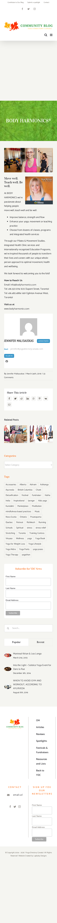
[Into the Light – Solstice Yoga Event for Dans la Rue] (7, 669)
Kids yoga (42, 500)
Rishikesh (31, 522)
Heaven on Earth (15, 429)
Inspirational (19, 500)
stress (29, 527)
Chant (38, 490)
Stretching (10, 533)
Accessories (11, 484)
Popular (16, 642)
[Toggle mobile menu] (51, 34)
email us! (18, 795)
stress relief (41, 527)
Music (37, 511)
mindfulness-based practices (18, 511)
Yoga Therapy (12, 554)
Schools (9, 527)
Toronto (22, 533)
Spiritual (19, 527)
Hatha (47, 495)
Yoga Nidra (11, 549)
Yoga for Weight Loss (15, 544)
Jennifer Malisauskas (19, 341)
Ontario (23, 517)
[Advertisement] (28, 70)
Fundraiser (36, 495)
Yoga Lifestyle (34, 544)
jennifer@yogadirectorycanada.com (26, 349)
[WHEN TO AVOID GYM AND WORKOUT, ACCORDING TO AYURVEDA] (7, 686)
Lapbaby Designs (40, 855)
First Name (11, 576)
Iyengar (31, 500)
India (8, 500)
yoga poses (38, 549)
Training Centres (36, 533)
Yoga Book (40, 538)
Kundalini (10, 506)
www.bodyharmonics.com (16, 309)
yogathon (26, 554)
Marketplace (22, 506)
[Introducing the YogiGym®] (41, 434)
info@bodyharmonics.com (23, 285)
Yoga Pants (24, 549)
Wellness (20, 538)
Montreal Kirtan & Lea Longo (27, 654)
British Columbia (25, 490)
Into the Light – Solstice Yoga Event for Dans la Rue (32, 667)
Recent (40, 642)
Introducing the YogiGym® (41, 429)
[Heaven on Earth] (15, 434)
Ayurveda (10, 490)
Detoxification (12, 495)
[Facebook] (10, 806)
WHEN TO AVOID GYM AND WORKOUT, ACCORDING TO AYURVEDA (27, 684)
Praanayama (35, 517)
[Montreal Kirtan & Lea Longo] (7, 656)
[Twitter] (15, 806)
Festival (25, 495)
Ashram (33, 484)
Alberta (23, 484)
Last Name (10, 588)
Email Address (12, 600)
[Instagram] (19, 806)
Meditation (37, 506)
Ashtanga (44, 484)
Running (42, 522)
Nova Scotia (11, 517)
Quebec (9, 522)
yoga (29, 538)
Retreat (19, 522)
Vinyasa (9, 538)
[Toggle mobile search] (45, 34)
